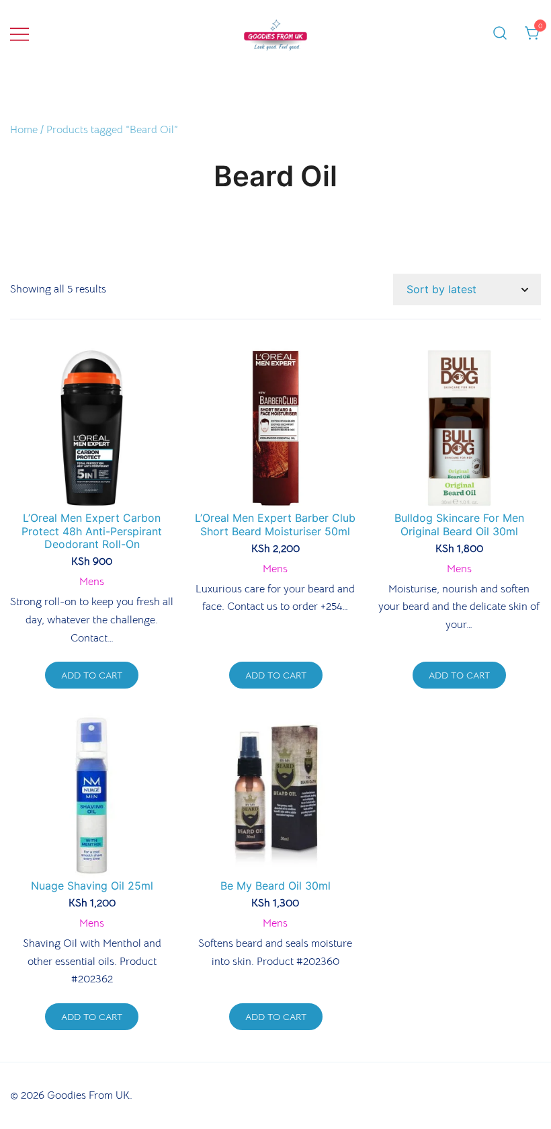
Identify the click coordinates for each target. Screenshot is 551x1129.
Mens (91, 581)
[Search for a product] (500, 33)
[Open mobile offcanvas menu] (19, 34)
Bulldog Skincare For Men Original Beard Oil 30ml (459, 524)
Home (24, 130)
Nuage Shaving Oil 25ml (92, 885)
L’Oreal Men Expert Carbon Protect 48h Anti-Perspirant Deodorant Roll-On (92, 530)
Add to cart (91, 675)
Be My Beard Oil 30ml (275, 885)
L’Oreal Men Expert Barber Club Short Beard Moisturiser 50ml (275, 524)
